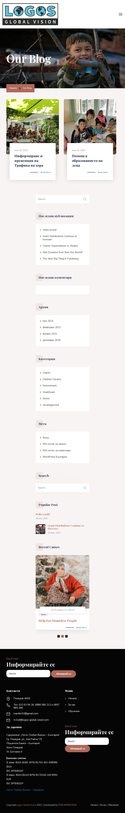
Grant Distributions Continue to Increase (60, 238)
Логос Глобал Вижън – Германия (25, 790)
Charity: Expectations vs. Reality (60, 245)
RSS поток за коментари (57, 450)
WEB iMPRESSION (67, 805)
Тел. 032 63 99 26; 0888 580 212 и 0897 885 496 (36, 706)
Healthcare (49, 392)
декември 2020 (52, 340)
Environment (50, 385)
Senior (46, 398)
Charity (46, 372)
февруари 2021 (52, 327)
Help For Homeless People (58, 621)
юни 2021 (48, 321)
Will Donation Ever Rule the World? (63, 252)
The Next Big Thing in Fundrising (60, 258)
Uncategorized (51, 405)
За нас (71, 704)
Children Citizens (52, 379)
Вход (46, 437)
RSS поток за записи (54, 444)
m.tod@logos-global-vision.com (31, 719)
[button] (59, 636)
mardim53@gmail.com (26, 713)
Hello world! (49, 229)
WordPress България (55, 456)
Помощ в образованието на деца (87, 160)
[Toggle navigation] (121, 14)
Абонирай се (63, 673)
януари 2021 (50, 333)
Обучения (73, 711)
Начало (13, 88)
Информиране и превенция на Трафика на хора (28, 160)
